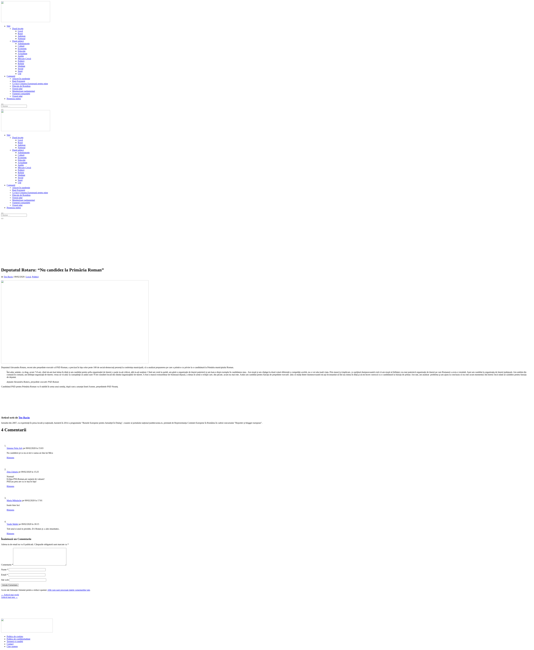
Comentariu (7, 565)
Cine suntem (12, 646)
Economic (22, 48)
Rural (20, 33)
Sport (20, 71)
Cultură (21, 46)
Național (21, 38)
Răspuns (10, 457)
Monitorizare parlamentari (23, 91)
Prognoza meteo (14, 98)
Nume (4, 569)
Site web (5, 580)
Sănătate (21, 66)
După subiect (18, 41)
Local (20, 31)
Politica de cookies (15, 636)
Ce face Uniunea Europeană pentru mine (30, 83)
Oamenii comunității (21, 93)
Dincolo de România (21, 86)
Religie (21, 63)
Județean (21, 36)
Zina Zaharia (12, 472)
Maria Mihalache (14, 500)
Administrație (24, 43)
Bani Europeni (18, 81)
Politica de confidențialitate (18, 639)
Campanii (11, 76)
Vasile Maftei (12, 524)
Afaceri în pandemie (21, 78)
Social (20, 68)
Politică (21, 61)
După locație (17, 28)
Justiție (21, 56)
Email (4, 575)
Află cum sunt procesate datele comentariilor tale (68, 590)
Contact (10, 644)
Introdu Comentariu (10, 585)
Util (19, 73)
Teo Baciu (8, 277)
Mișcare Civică (24, 58)
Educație (21, 51)
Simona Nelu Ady (15, 448)
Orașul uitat (17, 88)
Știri (8, 26)
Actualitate (22, 53)
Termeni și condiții (15, 641)
